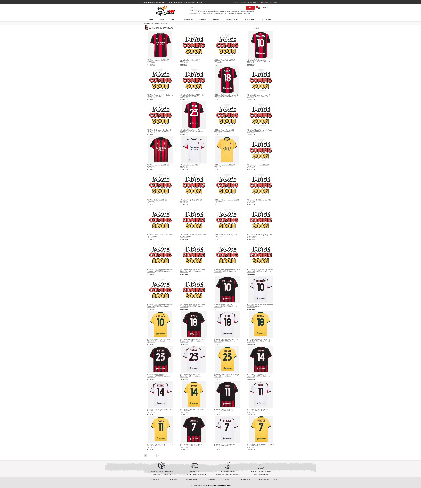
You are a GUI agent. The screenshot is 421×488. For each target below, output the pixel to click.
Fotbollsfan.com (148, 23)
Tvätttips (228, 479)
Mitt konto (265, 2)
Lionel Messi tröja (220, 11)
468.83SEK (184, 240)
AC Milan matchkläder (161, 23)
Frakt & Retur (173, 479)
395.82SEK (151, 65)
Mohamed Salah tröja (220, 13)
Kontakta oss (155, 479)
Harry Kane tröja (244, 13)
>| (158, 455)
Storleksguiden (211, 479)
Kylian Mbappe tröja (233, 11)
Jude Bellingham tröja (246, 11)
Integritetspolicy (245, 479)
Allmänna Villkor (264, 479)
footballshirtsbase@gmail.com (243, 2)
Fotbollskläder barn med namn (219, 485)
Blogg (275, 479)
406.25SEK (251, 170)
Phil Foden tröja (233, 13)
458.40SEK (217, 205)
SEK (254, 2)
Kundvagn (274, 2)
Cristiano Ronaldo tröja (207, 11)
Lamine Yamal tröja (207, 13)
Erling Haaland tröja (195, 13)
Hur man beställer (191, 479)
